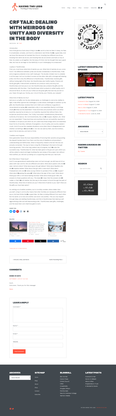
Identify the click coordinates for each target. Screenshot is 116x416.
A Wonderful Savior (84, 113)
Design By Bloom (102, 407)
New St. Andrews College (68, 393)
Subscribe (37, 394)
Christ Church (64, 381)
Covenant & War (83, 101)
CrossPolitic (64, 386)
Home (36, 377)
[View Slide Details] (90, 37)
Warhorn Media (65, 395)
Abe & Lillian (82, 107)
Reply (11, 289)
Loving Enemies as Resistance (56, 232)
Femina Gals (64, 391)
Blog (36, 380)
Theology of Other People (18, 248)
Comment (17, 307)
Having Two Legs (26, 7)
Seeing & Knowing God (16, 232)
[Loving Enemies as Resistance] (57, 227)
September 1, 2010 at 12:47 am (18, 279)
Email (15, 334)
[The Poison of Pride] (38, 228)
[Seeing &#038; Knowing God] (18, 227)
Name (15, 325)
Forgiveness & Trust (84, 110)
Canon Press (64, 379)
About (36, 384)
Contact (37, 391)
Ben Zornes (63, 376)
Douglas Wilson (65, 388)
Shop (36, 387)
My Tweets (81, 151)
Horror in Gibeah (83, 104)
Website (15, 342)
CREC (62, 384)
